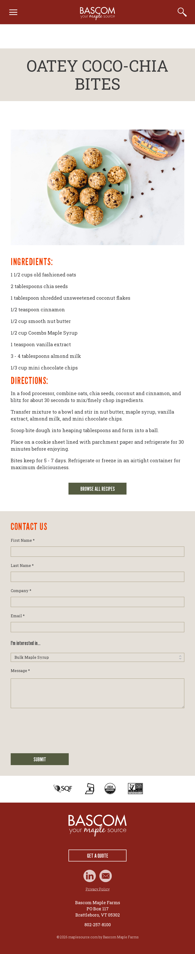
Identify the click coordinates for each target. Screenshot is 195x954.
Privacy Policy (98, 889)
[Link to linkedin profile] (89, 876)
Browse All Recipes (97, 488)
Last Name (22, 565)
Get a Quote (97, 855)
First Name (23, 540)
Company (21, 590)
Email (18, 615)
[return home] (97, 825)
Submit (40, 759)
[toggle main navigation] (13, 12)
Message (20, 670)
